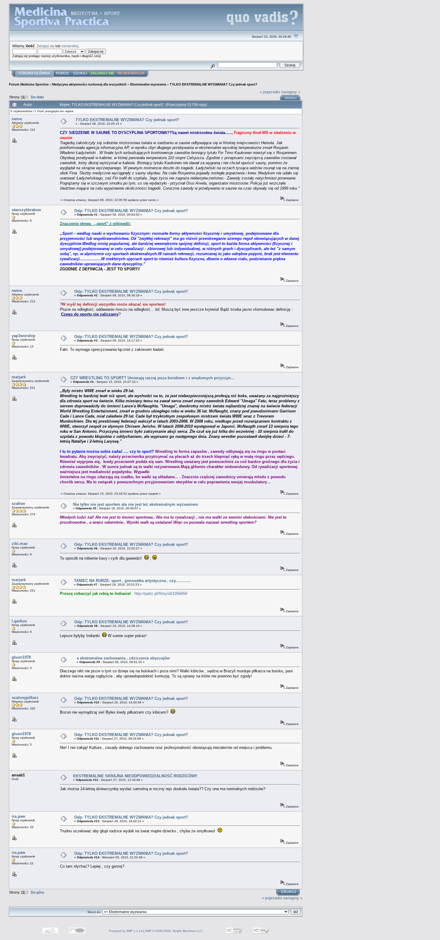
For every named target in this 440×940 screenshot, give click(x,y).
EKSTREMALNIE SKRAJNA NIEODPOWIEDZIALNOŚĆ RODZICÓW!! (135, 776)
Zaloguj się (45, 46)
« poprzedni (270, 92)
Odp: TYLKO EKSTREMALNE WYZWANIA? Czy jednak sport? (131, 210)
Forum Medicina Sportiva (28, 84)
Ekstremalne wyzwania (148, 84)
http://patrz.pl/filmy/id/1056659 (160, 593)
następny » (290, 92)
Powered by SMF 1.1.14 (125, 931)
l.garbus (19, 621)
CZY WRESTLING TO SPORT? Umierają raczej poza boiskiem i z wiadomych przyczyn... (152, 378)
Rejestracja (131, 73)
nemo (17, 119)
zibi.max (20, 543)
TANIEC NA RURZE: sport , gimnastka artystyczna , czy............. (132, 580)
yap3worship (23, 335)
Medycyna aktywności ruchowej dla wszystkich (89, 84)
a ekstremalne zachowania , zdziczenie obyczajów (123, 658)
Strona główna (34, 73)
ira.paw (18, 816)
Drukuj (291, 98)
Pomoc (62, 73)
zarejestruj (69, 46)
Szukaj (80, 73)
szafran (18, 503)
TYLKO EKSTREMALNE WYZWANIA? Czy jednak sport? (213, 84)
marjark (19, 377)
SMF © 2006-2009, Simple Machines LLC (173, 931)
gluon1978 (21, 657)
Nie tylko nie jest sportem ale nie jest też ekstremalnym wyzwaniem (135, 504)
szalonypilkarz (25, 697)
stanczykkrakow (26, 210)
